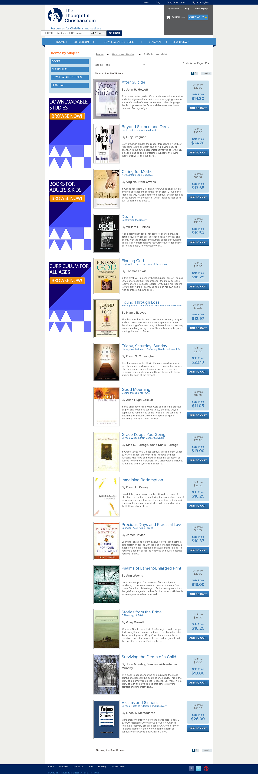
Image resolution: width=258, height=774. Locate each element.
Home (146, 2)
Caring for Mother (138, 171)
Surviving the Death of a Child (149, 656)
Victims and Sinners (140, 702)
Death (128, 216)
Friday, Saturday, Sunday (145, 345)
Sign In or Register (200, 2)
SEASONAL (155, 41)
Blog (158, 2)
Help (187, 8)
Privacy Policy (118, 766)
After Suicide (134, 82)
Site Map (102, 766)
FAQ (91, 766)
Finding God (133, 260)
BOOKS (60, 41)
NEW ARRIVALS (181, 42)
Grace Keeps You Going (144, 434)
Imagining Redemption (143, 479)
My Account (173, 8)
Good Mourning (136, 389)
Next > (206, 73)
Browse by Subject (64, 53)
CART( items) (178, 17)
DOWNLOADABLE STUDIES (119, 41)
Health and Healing (123, 54)
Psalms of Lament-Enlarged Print (152, 568)
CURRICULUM (81, 41)
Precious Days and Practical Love (153, 524)
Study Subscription (176, 2)
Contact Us (78, 766)
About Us (63, 766)
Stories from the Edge (142, 612)
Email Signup (201, 8)
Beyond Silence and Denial (147, 126)
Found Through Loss (141, 302)
